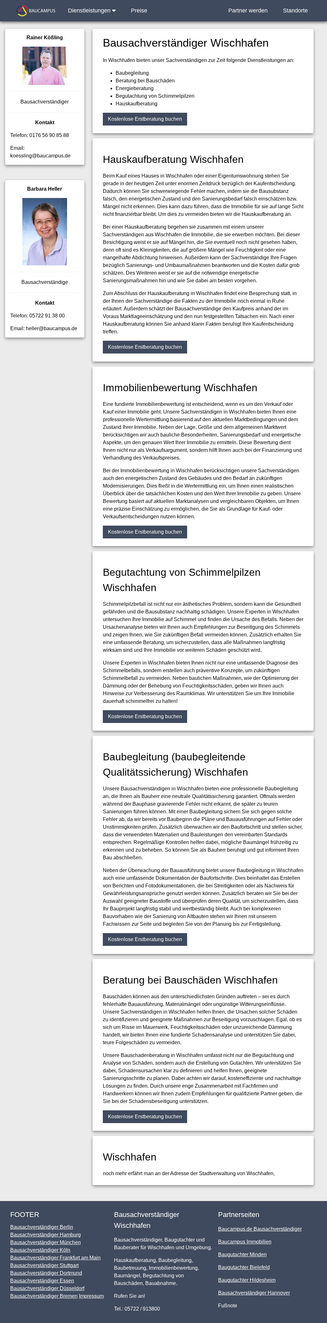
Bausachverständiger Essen (42, 1280)
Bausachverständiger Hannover (254, 1293)
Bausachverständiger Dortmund (46, 1273)
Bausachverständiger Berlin (41, 1227)
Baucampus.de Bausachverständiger (260, 1229)
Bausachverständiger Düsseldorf (47, 1288)
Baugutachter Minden (242, 1254)
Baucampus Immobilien (244, 1241)
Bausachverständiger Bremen (44, 1296)
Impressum (91, 1296)
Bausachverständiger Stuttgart (44, 1265)
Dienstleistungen (90, 10)
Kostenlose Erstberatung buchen (145, 119)
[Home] (35, 11)
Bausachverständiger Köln (40, 1250)
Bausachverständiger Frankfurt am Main (55, 1257)
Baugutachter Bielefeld (244, 1267)
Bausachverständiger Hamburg (45, 1234)
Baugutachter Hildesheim (247, 1280)
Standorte (295, 10)
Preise (139, 10)
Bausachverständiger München (45, 1242)
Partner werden (248, 10)
